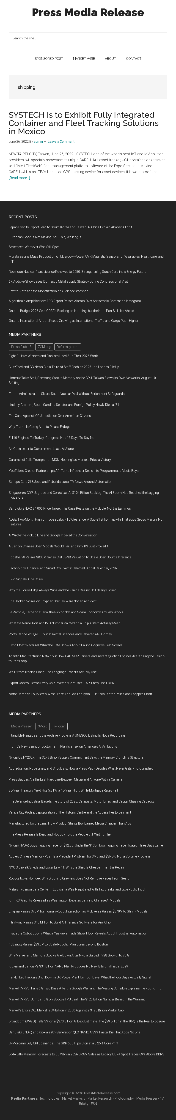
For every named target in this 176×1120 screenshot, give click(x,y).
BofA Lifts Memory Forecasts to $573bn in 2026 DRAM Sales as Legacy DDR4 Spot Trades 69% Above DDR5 (86, 1054)
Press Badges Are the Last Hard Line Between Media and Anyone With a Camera (65, 779)
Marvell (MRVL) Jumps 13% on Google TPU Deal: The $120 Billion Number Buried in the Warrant (77, 999)
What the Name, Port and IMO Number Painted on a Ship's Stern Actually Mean (64, 623)
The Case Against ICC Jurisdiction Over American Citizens (50, 416)
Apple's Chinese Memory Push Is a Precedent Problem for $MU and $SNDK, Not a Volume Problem (79, 856)
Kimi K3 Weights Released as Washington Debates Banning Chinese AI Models (65, 900)
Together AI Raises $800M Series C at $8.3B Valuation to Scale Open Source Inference (70, 557)
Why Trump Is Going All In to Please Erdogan (40, 427)
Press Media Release (88, 12)
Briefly (83, 1104)
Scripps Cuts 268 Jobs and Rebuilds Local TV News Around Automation (61, 482)
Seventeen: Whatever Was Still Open (34, 247)
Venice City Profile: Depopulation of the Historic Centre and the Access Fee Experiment (70, 812)
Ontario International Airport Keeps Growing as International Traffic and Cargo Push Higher (73, 320)
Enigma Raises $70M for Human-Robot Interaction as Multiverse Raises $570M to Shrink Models (78, 911)
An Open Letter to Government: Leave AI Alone (41, 449)
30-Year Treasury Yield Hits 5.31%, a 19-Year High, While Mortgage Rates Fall (63, 790)
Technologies (49, 1098)
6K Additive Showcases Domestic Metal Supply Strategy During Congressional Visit (68, 281)
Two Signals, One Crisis (26, 579)
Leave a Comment (61, 141)
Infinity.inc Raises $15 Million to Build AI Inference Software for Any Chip (60, 922)
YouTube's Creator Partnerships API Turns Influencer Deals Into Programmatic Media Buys (74, 471)
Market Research (100, 1098)
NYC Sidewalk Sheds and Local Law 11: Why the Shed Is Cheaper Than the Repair (66, 867)
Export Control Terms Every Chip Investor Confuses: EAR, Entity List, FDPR (61, 683)
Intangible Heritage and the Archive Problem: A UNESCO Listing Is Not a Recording (67, 735)
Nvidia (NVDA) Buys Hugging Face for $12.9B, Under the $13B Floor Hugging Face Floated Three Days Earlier (86, 845)
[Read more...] (19, 178)
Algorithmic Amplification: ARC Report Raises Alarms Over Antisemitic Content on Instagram (75, 301)
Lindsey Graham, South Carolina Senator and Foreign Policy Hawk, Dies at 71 (64, 405)
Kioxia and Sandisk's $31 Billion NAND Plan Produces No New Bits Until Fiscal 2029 (68, 966)
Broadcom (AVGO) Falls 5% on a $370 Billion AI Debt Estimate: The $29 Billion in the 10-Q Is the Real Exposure (87, 1021)
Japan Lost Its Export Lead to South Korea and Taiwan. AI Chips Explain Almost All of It (70, 227)
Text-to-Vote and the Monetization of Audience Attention (48, 291)
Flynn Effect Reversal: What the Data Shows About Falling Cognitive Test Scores (66, 645)
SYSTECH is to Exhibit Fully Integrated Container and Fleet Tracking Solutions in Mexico (84, 123)
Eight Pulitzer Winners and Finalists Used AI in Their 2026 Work (53, 356)
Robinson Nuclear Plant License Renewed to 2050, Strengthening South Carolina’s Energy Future (77, 271)
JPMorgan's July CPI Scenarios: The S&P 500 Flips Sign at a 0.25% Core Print (63, 1043)
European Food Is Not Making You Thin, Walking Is (45, 237)
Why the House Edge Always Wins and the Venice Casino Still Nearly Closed (62, 590)
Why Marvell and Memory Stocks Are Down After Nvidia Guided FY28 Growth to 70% (69, 955)
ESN (94, 1104)
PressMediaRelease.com (102, 1093)
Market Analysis (73, 1098)
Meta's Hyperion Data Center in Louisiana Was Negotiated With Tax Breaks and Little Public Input (77, 889)
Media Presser (146, 1098)
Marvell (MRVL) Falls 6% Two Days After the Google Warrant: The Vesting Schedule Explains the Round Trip (85, 988)
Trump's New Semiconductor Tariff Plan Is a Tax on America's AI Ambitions (63, 746)
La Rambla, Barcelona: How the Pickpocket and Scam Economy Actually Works (66, 612)
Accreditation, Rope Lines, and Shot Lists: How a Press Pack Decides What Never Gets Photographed (81, 768)
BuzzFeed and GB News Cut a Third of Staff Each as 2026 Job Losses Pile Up (64, 367)
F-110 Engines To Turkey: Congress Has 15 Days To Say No (51, 438)
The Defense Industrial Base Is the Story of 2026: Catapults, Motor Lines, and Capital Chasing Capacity (81, 801)
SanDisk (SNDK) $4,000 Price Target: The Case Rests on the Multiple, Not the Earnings (70, 508)
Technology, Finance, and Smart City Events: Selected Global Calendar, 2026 (63, 568)
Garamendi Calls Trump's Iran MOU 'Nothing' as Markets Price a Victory (60, 460)
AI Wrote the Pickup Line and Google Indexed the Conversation (53, 535)
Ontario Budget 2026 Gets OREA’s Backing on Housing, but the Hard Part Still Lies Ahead (71, 311)
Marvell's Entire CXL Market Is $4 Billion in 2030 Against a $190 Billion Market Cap (66, 1010)
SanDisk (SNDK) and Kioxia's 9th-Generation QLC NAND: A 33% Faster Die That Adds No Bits (74, 1032)
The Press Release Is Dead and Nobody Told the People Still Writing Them (61, 834)
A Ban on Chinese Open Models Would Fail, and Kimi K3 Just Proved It (58, 546)
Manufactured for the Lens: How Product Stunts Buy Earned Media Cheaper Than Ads (70, 823)
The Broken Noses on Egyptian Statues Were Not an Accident (52, 601)
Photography (124, 1098)
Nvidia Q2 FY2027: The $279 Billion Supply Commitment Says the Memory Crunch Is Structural (76, 757)
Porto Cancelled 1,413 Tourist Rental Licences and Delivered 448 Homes (60, 634)
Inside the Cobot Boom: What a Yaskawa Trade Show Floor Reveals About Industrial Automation (78, 933)
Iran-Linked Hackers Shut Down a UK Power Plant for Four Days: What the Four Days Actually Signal (80, 977)
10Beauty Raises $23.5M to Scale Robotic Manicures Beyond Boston (58, 944)
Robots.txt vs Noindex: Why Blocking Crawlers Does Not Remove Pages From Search (70, 878)
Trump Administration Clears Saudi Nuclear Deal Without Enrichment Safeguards (67, 394)
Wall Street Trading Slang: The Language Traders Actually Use (52, 672)
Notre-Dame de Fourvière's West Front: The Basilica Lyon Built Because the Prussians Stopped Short (80, 694)
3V (162, 1098)
